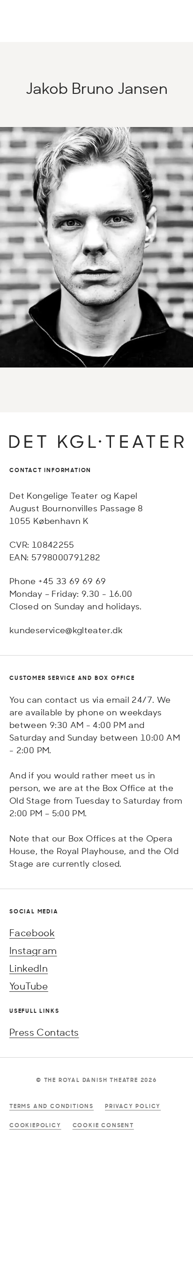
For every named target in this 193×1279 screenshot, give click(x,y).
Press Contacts (44, 1032)
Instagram (33, 950)
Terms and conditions (51, 1106)
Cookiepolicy (35, 1125)
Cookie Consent (103, 1125)
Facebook (32, 932)
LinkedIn (28, 968)
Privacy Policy (133, 1106)
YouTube (28, 985)
